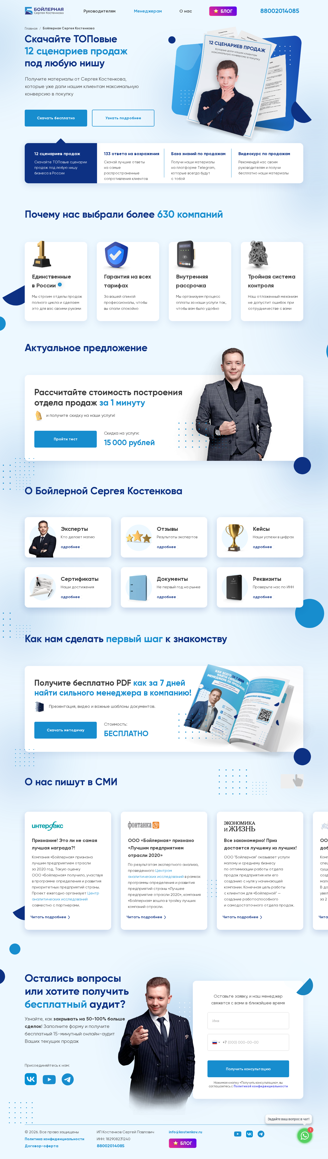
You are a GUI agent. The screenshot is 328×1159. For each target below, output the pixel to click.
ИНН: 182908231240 (113, 1139)
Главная (31, 28)
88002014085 (110, 1146)
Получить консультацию (248, 1069)
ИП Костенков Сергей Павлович (125, 1132)
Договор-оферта (41, 1146)
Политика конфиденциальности (54, 1139)
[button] (56, 118)
